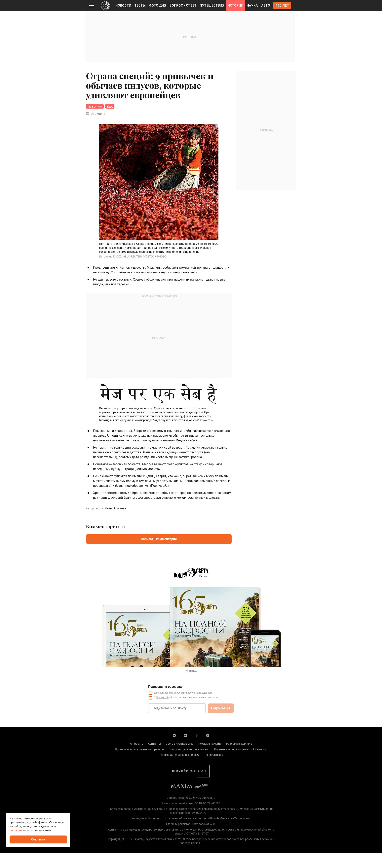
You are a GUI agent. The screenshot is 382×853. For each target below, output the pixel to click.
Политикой (162, 697)
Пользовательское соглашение (189, 749)
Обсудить (98, 113)
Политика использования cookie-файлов (240, 749)
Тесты (140, 5)
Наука (252, 5)
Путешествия (212, 5)
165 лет (282, 5)
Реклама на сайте (209, 743)
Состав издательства (180, 743)
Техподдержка (213, 754)
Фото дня (157, 5)
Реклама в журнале (239, 743)
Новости (123, 5)
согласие (165, 692)
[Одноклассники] (196, 735)
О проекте (136, 743)
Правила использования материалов (139, 749)
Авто (265, 5)
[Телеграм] (207, 735)
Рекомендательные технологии (179, 754)
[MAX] (174, 735)
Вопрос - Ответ (183, 5)
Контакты (154, 743)
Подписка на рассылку (165, 687)
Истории (236, 5)
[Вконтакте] (185, 735)
